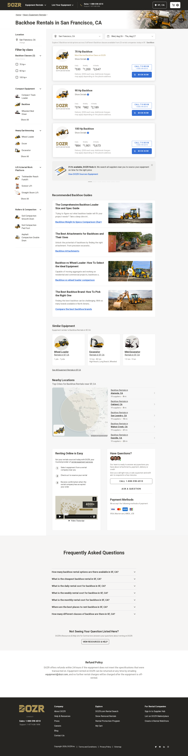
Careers (57, 726)
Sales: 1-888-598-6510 (93, 4)
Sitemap (117, 747)
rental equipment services (82, 462)
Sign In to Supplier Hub (155, 711)
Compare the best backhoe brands (73, 309)
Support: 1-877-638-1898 (92, 6)
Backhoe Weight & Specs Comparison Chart (78, 222)
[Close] (152, 165)
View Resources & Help (95, 642)
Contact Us (59, 735)
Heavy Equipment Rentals (34, 15)
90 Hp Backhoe (83, 90)
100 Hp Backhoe (84, 128)
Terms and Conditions (88, 747)
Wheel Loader (61, 353)
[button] (28, 57)
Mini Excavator (132, 353)
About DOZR (60, 711)
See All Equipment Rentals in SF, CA (66, 370)
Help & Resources (62, 716)
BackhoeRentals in (119, 391)
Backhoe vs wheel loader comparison (75, 280)
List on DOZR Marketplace (157, 716)
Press (56, 721)
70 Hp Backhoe (83, 51)
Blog (56, 730)
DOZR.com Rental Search (106, 711)
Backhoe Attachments (67, 251)
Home (18, 15)
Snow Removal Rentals (105, 716)
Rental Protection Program (107, 721)
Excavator (96, 353)
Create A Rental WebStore (157, 721)
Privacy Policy (105, 747)
